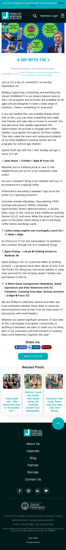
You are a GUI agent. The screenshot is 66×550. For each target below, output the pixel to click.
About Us (33, 444)
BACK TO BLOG (33, 356)
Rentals (33, 472)
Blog (33, 458)
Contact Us (33, 479)
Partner (33, 465)
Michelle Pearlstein (21, 69)
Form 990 (33, 538)
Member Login (49, 16)
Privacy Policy (33, 542)
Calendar (33, 451)
